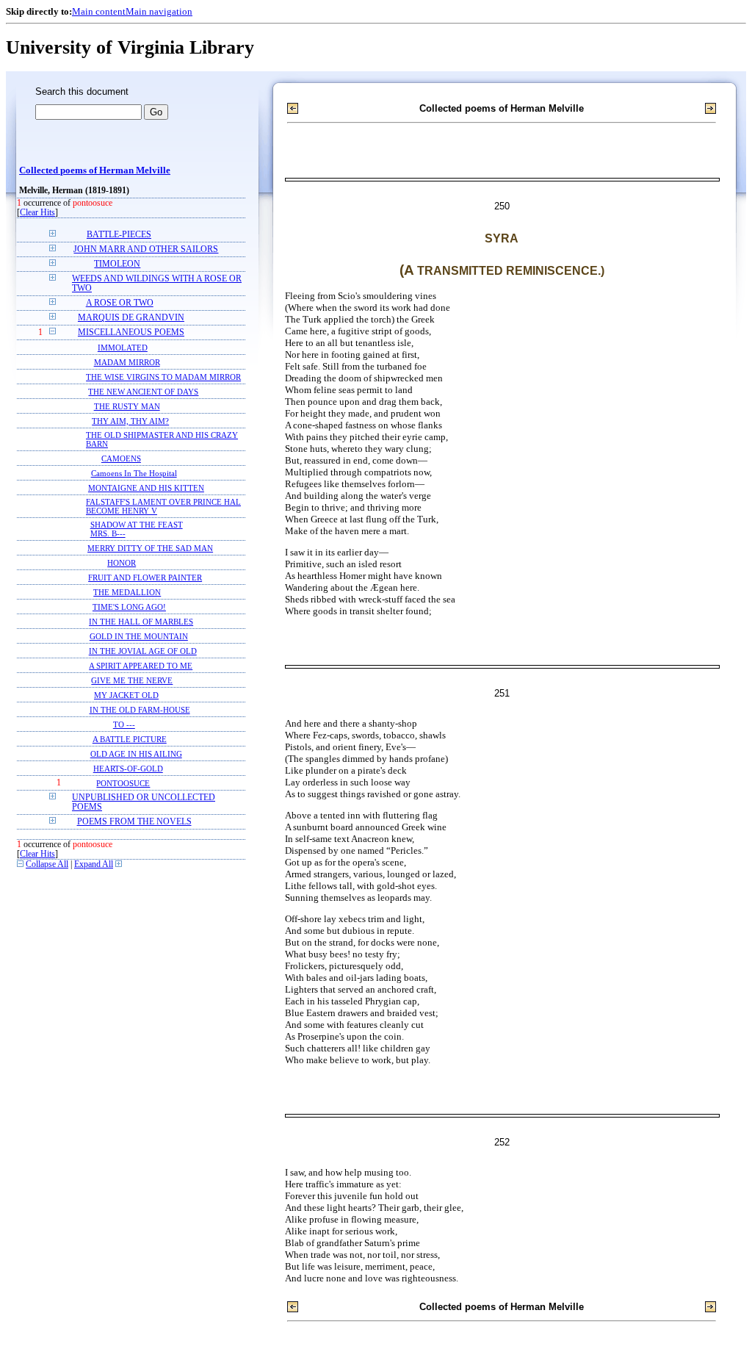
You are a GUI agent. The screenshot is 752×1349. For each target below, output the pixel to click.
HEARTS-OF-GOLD (128, 768)
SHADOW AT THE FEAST (136, 524)
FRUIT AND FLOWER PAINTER (145, 577)
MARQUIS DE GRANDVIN (131, 318)
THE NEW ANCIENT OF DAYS (143, 391)
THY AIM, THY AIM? (130, 421)
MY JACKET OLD (126, 695)
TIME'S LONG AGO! (129, 606)
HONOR (121, 562)
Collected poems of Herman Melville (94, 170)
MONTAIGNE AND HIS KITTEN (146, 487)
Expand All (93, 864)
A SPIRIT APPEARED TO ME (140, 665)
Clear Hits (37, 212)
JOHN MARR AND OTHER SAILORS (145, 249)
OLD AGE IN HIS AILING (136, 753)
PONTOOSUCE (123, 783)
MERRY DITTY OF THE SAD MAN (150, 548)
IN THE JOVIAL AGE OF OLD (143, 651)
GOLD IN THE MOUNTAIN (139, 636)
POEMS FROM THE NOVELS (134, 822)
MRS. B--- (108, 533)
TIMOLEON (117, 264)
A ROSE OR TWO (119, 303)
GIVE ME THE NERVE (132, 680)
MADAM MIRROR (127, 362)
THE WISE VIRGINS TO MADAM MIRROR (163, 377)
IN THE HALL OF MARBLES (141, 621)
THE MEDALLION (127, 592)
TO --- (124, 724)
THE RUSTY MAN (127, 406)
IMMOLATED (123, 347)
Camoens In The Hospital (134, 473)
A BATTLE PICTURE (130, 739)
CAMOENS (121, 458)
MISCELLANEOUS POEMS (131, 332)
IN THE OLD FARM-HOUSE (140, 709)
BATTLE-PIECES (119, 235)
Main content (99, 11)
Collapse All (47, 864)
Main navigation (159, 11)
